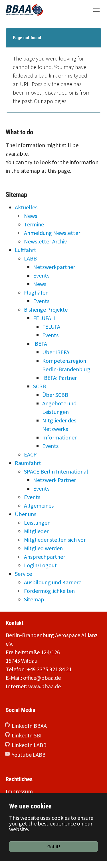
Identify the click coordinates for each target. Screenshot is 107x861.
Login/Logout (40, 565)
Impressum (19, 791)
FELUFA (51, 326)
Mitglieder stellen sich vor (55, 539)
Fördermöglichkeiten (49, 590)
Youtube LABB (29, 754)
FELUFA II (44, 318)
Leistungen (37, 522)
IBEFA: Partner (59, 377)
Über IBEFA (55, 352)
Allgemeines (39, 505)
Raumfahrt (28, 462)
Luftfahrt (25, 249)
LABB (30, 258)
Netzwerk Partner (54, 479)
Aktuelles (26, 207)
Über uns (25, 514)
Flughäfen (36, 292)
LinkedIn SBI (27, 735)
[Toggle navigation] (96, 10)
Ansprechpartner (44, 556)
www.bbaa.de (44, 686)
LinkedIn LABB (29, 745)
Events (41, 275)
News (30, 215)
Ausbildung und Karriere (52, 582)
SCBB (39, 386)
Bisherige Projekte (46, 309)
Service (23, 573)
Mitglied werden (43, 548)
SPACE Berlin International (56, 471)
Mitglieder (36, 531)
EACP (30, 454)
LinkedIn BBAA (29, 725)
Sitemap (34, 599)
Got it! (53, 846)
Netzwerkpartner (54, 266)
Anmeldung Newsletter (52, 232)
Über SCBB (55, 394)
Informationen (60, 437)
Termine (34, 224)
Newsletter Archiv (45, 241)
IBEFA (40, 343)
